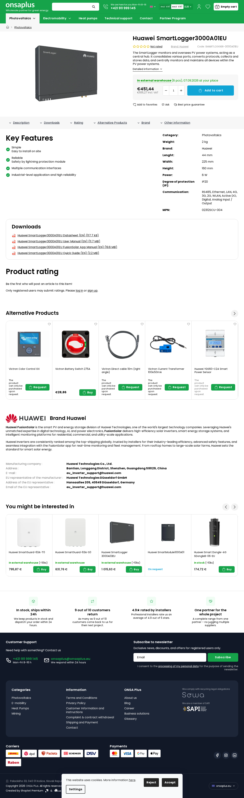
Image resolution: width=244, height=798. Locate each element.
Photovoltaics (211, 135)
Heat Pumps (20, 708)
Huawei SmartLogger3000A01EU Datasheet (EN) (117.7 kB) (58, 235)
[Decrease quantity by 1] (166, 90)
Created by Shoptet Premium (24, 790)
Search (94, 7)
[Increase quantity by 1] (181, 90)
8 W (204, 175)
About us (130, 698)
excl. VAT (177, 6)
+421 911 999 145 (123, 8)
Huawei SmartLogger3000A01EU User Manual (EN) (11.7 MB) (59, 241)
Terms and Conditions (81, 698)
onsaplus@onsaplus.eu (70, 659)
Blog (127, 703)
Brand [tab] (145, 123)
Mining (16, 714)
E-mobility (19, 703)
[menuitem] (23, 18)
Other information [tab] (177, 123)
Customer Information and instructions (85, 710)
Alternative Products (112, 123)
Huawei (207, 148)
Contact (72, 728)
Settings (75, 789)
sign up (93, 290)
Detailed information (146, 69)
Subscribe (223, 657)
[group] (29, 545)
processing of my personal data (178, 666)
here (132, 780)
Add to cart (214, 90)
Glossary (130, 719)
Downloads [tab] (52, 123)
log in (79, 290)
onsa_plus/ (226, 755)
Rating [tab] (78, 123)
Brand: (180, 46)
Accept (170, 782)
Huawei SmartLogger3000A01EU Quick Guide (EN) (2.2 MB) (58, 253)
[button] (234, 313)
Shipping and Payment (82, 722)
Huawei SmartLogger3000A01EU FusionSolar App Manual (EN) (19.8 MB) (67, 247)
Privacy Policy (76, 703)
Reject (151, 782)
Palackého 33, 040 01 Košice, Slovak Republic (38, 781)
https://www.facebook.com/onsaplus (217, 755)
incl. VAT (165, 6)
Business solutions (136, 714)
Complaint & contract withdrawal (90, 717)
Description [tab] (21, 123)
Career (129, 708)
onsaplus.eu (223, 786)
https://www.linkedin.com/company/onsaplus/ (234, 755)
